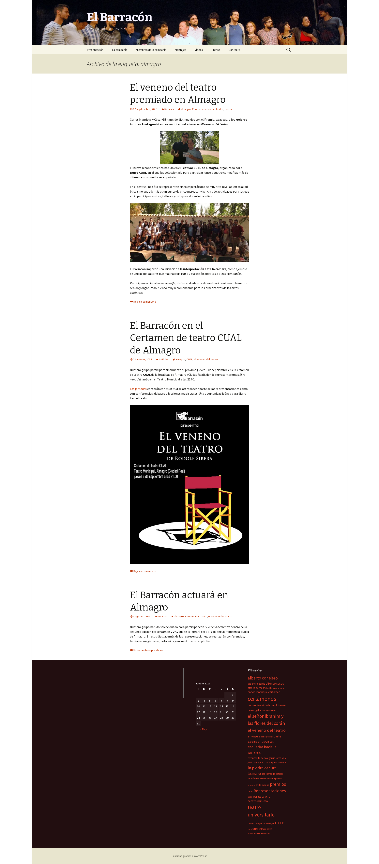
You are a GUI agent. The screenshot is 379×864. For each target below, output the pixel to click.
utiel (255, 829)
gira (284, 758)
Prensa (215, 50)
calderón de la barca (275, 688)
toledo (251, 823)
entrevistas (266, 741)
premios (278, 784)
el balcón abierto (268, 710)
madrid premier (275, 778)
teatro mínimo (258, 801)
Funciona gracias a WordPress (189, 856)
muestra (251, 785)
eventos (253, 758)
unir (250, 829)
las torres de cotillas (272, 773)
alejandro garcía (256, 683)
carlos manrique (258, 692)
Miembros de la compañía (151, 50)
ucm (279, 822)
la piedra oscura (262, 768)
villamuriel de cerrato (258, 833)
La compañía (119, 50)
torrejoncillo (261, 823)
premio (229, 109)
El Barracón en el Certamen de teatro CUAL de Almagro (186, 338)
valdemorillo (265, 829)
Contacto (234, 50)
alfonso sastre (275, 683)
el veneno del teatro (211, 109)
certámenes (192, 616)
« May (203, 729)
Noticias (169, 109)
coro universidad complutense (267, 705)
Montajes (180, 50)
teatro (266, 796)
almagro (186, 109)
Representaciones (270, 790)
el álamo (252, 741)
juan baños (253, 762)
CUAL (195, 109)
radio (250, 791)
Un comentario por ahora (148, 650)
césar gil (253, 710)
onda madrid (262, 784)
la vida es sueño (258, 778)
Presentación (95, 50)
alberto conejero (263, 678)
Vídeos (199, 50)
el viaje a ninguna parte (264, 736)
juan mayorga (267, 762)
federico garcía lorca (269, 758)
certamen (274, 692)
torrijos (270, 823)
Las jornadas (138, 389)
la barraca (280, 762)
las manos (255, 773)
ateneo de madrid (257, 688)
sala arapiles (254, 796)
